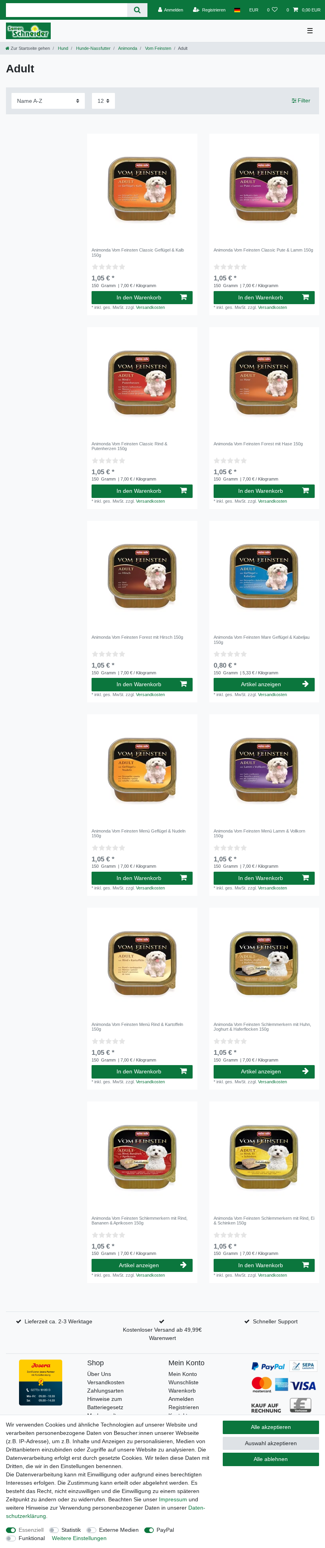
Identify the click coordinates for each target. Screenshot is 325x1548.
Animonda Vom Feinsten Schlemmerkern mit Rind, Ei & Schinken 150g (264, 1220)
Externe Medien (119, 1530)
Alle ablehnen (271, 1459)
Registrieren (183, 1407)
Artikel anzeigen (261, 684)
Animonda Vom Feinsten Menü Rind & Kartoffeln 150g (137, 1026)
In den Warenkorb (139, 297)
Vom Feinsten (157, 48)
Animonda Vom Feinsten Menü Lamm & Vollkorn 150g (259, 833)
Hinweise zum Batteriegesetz (105, 1403)
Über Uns (99, 1374)
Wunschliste (183, 1382)
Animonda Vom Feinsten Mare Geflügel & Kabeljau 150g (262, 639)
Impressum (173, 1499)
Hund (62, 48)
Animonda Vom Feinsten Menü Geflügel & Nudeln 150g (138, 833)
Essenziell (31, 1530)
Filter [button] (304, 100)
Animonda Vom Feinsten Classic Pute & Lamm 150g (263, 250)
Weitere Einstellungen (79, 1538)
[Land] (237, 10)
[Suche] (137, 10)
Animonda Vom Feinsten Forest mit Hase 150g (258, 443)
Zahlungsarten (105, 1390)
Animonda (127, 48)
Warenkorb (182, 1390)
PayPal (165, 1530)
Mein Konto (182, 1374)
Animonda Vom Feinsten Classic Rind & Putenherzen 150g (129, 446)
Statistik (71, 1530)
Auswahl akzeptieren (271, 1443)
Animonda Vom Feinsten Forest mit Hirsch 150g (137, 637)
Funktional (32, 1538)
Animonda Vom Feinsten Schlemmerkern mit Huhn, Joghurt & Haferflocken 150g (262, 1026)
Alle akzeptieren (271, 1427)
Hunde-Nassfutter (93, 48)
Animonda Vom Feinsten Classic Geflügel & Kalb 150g (138, 252)
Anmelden (181, 1399)
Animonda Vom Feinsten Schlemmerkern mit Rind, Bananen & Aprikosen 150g (139, 1220)
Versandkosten (150, 307)
